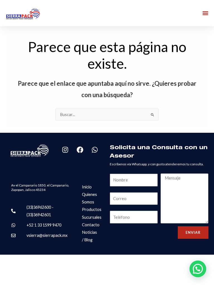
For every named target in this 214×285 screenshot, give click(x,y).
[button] (205, 13)
